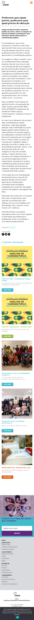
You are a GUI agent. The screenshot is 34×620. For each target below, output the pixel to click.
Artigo (12, 227)
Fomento (5, 581)
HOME (3, 540)
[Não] (32, 613)
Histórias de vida (7, 572)
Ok (17, 617)
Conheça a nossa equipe (9, 547)
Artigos (4, 567)
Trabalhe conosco (8, 549)
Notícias (4, 565)
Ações (4, 556)
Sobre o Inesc (6, 544)
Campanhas (5, 558)
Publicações (6, 570)
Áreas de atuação (7, 554)
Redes (4, 560)
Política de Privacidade (9, 584)
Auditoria (5, 577)
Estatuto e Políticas (8, 579)
